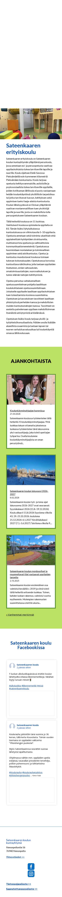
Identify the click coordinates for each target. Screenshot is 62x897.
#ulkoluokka (15, 685)
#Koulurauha (15, 772)
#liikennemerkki (29, 685)
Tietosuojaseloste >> (18, 883)
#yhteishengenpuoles (19, 775)
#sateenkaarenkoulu (19, 688)
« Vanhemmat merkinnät (20, 614)
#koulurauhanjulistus (32, 772)
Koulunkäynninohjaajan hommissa (27, 410)
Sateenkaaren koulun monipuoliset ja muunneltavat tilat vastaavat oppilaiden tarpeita (30, 574)
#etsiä (40, 685)
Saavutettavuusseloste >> (21, 888)
